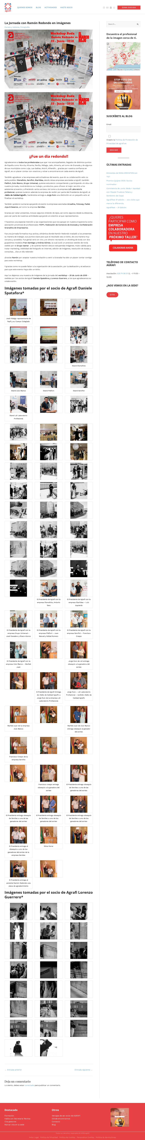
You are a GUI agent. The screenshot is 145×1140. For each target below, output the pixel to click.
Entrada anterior (13, 1070)
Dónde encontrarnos (61, 1119)
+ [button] (109, 47)
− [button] (109, 50)
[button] (128, 8)
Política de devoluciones (106, 1137)
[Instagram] (104, 8)
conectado (29, 1085)
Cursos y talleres (12, 27)
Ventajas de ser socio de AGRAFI (66, 1116)
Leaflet (114, 69)
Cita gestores (10, 1122)
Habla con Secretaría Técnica (17, 1119)
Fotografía (24, 27)
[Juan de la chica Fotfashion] (114, 63)
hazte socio (66, 7)
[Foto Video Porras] (115, 56)
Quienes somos (24, 7)
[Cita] (111, 8)
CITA (112, 295)
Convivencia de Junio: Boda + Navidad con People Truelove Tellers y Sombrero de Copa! (123, 192)
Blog (54, 1125)
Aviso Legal (34, 1137)
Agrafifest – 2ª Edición (116, 207)
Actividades (51, 7)
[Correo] (107, 8)
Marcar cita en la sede (14, 1125)
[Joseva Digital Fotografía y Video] (124, 44)
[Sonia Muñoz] (133, 52)
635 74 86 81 (122, 273)
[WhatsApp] (114, 8)
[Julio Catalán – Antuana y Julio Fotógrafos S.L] (129, 54)
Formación (9, 1116)
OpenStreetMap (128, 69)
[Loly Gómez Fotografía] (116, 59)
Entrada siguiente (84, 1070)
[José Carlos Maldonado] (125, 61)
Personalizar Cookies (85, 1137)
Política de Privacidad (49, 1137)
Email (108, 124)
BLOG (38, 7)
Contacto (56, 1122)
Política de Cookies (67, 1137)
